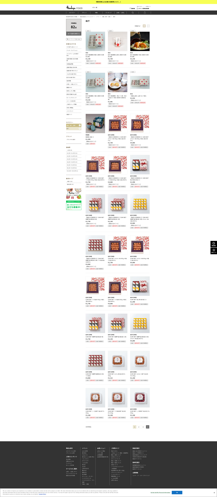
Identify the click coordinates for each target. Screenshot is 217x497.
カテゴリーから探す (71, 451)
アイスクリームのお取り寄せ (73, 54)
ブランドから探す (70, 453)
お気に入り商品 (101, 451)
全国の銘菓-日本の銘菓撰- (72, 59)
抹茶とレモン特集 (71, 91)
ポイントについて (115, 458)
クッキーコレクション (72, 50)
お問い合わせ (114, 480)
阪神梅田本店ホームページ (139, 465)
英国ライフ (69, 114)
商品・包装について (116, 462)
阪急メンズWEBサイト (138, 453)
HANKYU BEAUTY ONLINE (139, 457)
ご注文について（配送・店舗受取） (120, 453)
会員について (114, 464)
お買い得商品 (70, 107)
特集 (96, 12)
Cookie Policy (42, 494)
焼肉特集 (69, 81)
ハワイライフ (70, 111)
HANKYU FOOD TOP (74, 8)
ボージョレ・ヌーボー (87, 476)
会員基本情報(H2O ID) (102, 457)
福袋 (83, 482)
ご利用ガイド (148, 6)
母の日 (83, 464)
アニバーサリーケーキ (71, 473)
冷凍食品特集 (70, 64)
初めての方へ (139, 6)
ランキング (108, 12)
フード (97, 16)
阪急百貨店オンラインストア (86, 16)
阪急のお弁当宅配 (70, 475)
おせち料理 (85, 451)
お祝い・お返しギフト (72, 84)
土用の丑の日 (85, 468)
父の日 (83, 466)
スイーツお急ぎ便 (71, 101)
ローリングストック (71, 97)
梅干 (68, 128)
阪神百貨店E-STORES (138, 467)
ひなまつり (85, 455)
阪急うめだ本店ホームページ (140, 451)
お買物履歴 (100, 455)
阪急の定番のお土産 (71, 94)
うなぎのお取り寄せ (71, 74)
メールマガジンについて (117, 466)
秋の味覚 (84, 474)
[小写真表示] (148, 26)
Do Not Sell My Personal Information (160, 492)
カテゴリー (72, 12)
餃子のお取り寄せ (71, 77)
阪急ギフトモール (137, 458)
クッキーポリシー (115, 474)
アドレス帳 (100, 453)
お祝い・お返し (120, 12)
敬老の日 (84, 472)
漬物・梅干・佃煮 (106, 16)
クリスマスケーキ (86, 478)
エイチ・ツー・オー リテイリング (141, 475)
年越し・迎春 (85, 484)
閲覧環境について (115, 476)
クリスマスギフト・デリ (88, 480)
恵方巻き (84, 453)
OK (177, 492)
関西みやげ (69, 87)
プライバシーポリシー (116, 472)
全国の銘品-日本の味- (72, 67)
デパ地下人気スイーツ (72, 47)
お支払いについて (115, 457)
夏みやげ (84, 470)
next (147, 427)
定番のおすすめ (70, 461)
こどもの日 (85, 462)
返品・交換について (116, 460)
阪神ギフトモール (137, 469)
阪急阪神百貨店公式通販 (71, 16)
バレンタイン (85, 458)
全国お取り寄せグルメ (72, 70)
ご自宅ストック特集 (71, 104)
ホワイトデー (85, 460)
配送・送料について (116, 455)
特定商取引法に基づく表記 (117, 470)
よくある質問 (114, 478)
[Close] (214, 493)
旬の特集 (68, 459)
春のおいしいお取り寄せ (88, 457)
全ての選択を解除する (74, 33)
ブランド (84, 12)
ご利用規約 (114, 468)
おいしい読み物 (70, 465)
